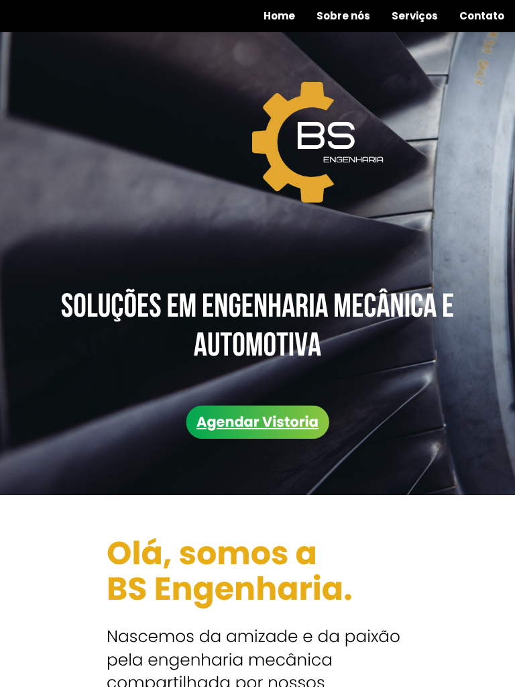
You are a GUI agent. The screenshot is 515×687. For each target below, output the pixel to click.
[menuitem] (279, 16)
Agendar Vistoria (257, 422)
